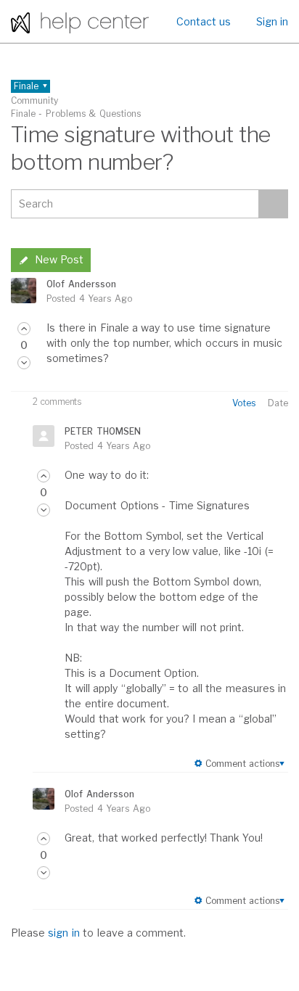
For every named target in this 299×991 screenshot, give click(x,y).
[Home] (80, 21)
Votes (243, 403)
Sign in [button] (272, 21)
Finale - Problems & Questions (76, 113)
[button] (23, 328)
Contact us (203, 21)
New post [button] (59, 259)
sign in (63, 932)
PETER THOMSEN (102, 431)
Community (34, 100)
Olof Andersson (80, 284)
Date (278, 403)
